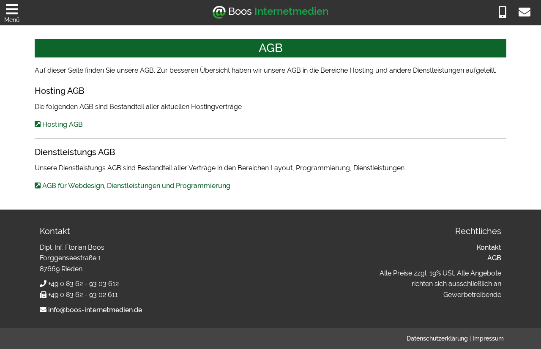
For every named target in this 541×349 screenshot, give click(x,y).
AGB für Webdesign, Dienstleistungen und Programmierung (136, 186)
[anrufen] (502, 13)
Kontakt (489, 247)
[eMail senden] (524, 13)
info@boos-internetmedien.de (94, 310)
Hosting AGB (62, 124)
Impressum (488, 338)
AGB (494, 258)
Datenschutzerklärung (437, 338)
